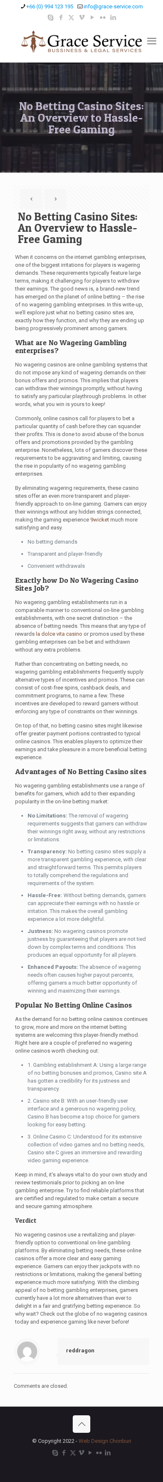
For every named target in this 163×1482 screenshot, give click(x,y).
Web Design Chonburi (105, 1441)
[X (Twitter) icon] (71, 17)
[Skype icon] (50, 17)
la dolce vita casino (59, 634)
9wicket (99, 520)
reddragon (80, 1350)
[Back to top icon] (81, 1424)
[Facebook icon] (61, 17)
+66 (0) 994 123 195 (49, 6)
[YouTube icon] (92, 17)
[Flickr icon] (102, 17)
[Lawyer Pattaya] (81, 41)
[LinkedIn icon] (113, 17)
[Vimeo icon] (82, 17)
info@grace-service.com (113, 6)
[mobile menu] (152, 41)
